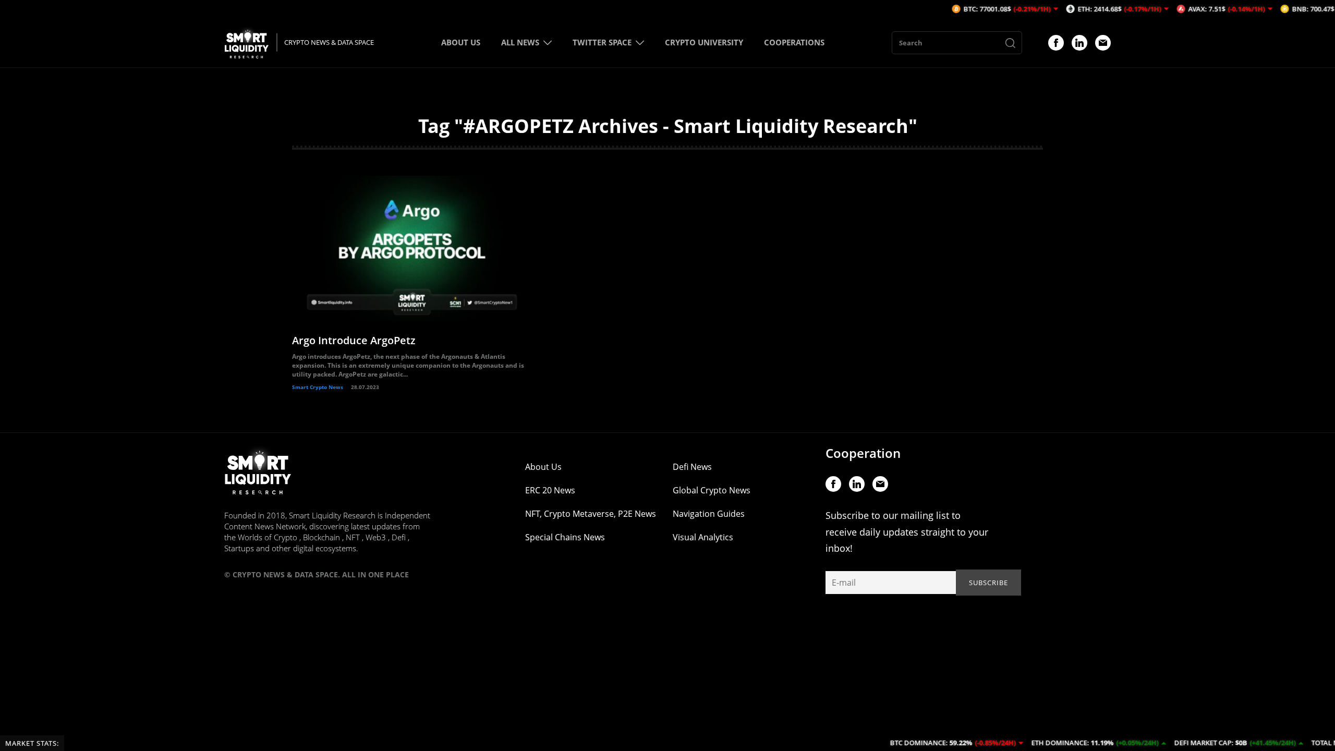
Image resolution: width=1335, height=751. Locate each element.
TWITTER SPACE (602, 42)
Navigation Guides (709, 513)
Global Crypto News (711, 490)
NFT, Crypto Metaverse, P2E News (590, 513)
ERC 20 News (550, 490)
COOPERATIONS (794, 42)
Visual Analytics (703, 537)
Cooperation (863, 453)
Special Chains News (565, 537)
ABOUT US (460, 42)
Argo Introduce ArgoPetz (354, 340)
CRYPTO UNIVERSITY (704, 42)
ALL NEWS (520, 42)
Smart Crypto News (317, 387)
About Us (543, 467)
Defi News (692, 467)
